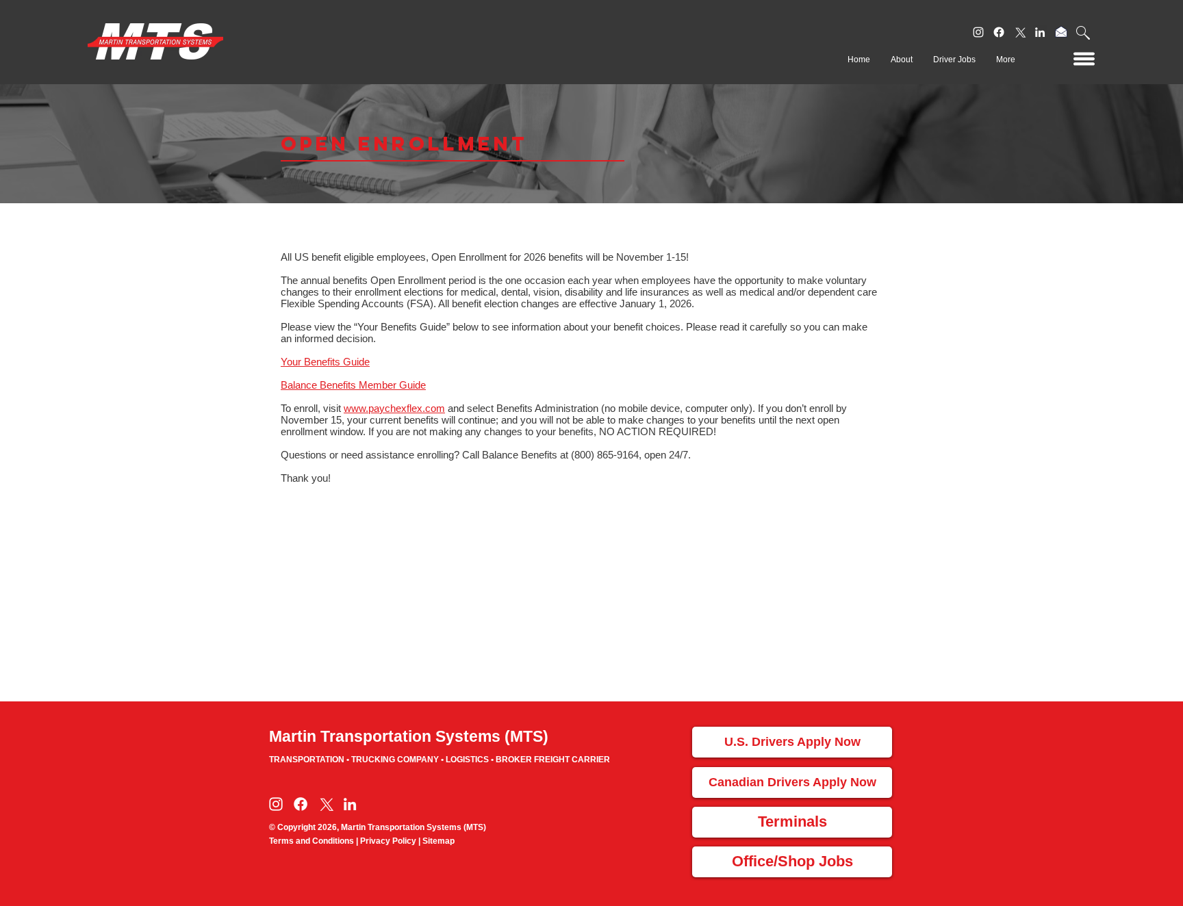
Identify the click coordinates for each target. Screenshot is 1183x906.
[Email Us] (1060, 31)
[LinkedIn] (1040, 32)
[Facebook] (999, 32)
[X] (1019, 32)
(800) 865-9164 (605, 455)
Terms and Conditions (311, 841)
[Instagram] (978, 32)
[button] (1083, 33)
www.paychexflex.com (394, 408)
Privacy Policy (388, 841)
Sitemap (438, 841)
